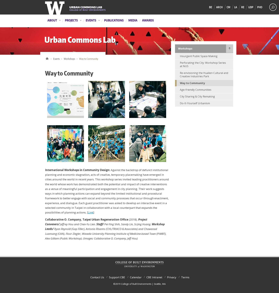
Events (91, 20)
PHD (259, 7)
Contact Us (97, 277)
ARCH (219, 7)
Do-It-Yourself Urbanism (195, 103)
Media (132, 20)
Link (90, 212)
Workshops (69, 58)
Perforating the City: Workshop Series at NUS (203, 64)
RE (242, 7)
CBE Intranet (154, 277)
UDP (250, 7)
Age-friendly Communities (195, 89)
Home (47, 58)
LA (235, 7)
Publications (114, 20)
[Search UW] (273, 7)
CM (228, 7)
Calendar (136, 277)
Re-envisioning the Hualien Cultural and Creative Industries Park (204, 74)
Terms (185, 277)
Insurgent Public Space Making (198, 56)
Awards (148, 20)
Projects (71, 20)
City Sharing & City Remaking (197, 96)
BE (210, 7)
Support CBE (117, 277)
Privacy (171, 277)
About (52, 20)
